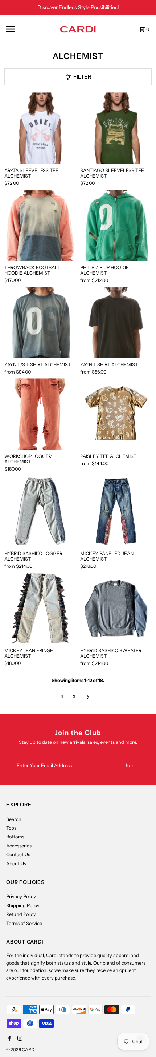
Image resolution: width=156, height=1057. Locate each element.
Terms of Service (24, 923)
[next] (88, 697)
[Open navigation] (30, 29)
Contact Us (18, 854)
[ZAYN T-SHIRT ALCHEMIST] (116, 322)
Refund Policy (21, 914)
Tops (11, 828)
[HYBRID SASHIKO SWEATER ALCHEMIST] (116, 608)
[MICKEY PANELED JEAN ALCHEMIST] (116, 511)
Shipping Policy (23, 905)
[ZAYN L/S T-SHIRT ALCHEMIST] (40, 322)
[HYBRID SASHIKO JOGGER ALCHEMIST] (40, 511)
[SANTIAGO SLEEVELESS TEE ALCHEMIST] (116, 128)
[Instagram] (19, 1039)
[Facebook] (8, 1039)
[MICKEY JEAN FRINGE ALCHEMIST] (40, 608)
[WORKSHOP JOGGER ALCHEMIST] (40, 414)
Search (13, 819)
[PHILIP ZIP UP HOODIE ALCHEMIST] (116, 225)
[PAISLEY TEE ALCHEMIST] (116, 414)
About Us (16, 863)
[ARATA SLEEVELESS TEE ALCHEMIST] (40, 128)
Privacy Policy (21, 896)
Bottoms (15, 836)
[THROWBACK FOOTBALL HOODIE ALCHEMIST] (40, 225)
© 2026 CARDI (21, 1049)
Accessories (19, 846)
